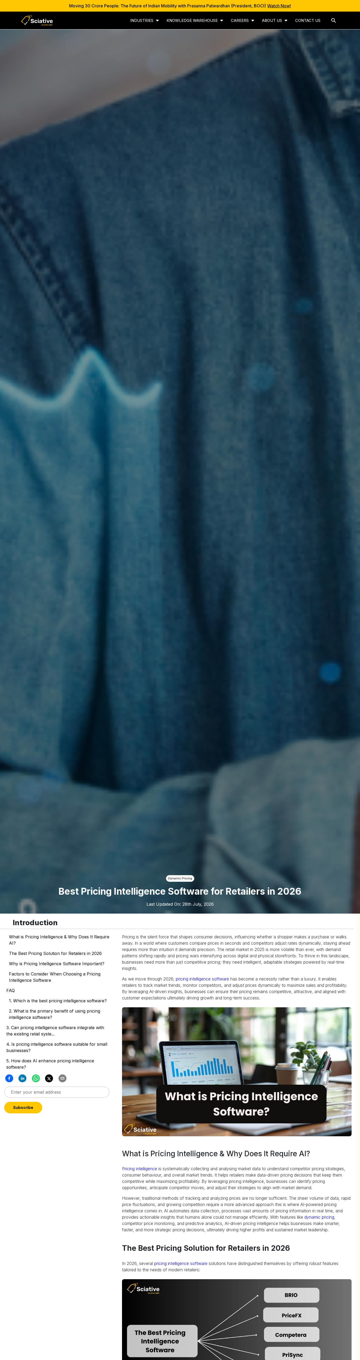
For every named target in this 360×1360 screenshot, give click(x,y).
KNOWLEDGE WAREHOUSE (192, 20)
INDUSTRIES (141, 20)
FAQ (10, 990)
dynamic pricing (319, 1217)
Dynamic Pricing (180, 878)
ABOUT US (272, 20)
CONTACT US (307, 20)
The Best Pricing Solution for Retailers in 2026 (55, 953)
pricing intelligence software (202, 979)
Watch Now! (279, 5)
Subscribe (57, 1107)
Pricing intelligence (139, 1168)
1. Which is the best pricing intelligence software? (58, 1000)
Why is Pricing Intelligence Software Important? (56, 963)
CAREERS (240, 20)
